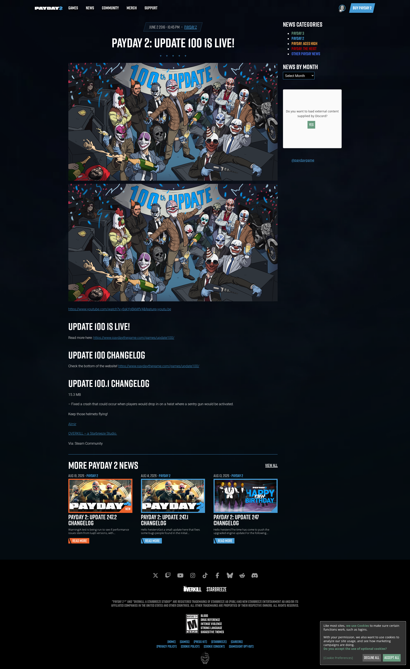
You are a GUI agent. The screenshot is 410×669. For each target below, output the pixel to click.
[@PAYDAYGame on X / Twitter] (155, 575)
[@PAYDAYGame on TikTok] (205, 575)
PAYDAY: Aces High (304, 43)
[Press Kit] (200, 641)
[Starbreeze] (219, 641)
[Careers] (237, 641)
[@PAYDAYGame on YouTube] (180, 575)
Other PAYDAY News (305, 54)
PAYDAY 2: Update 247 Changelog (236, 519)
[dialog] (363, 643)
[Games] (184, 641)
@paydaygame (302, 160)
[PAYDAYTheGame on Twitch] (168, 575)
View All (271, 465)
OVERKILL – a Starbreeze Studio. (92, 433)
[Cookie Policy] (190, 646)
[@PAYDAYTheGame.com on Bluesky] (230, 575)
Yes (311, 124)
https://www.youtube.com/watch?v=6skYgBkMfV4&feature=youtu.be (119, 309)
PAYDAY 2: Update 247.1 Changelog (164, 519)
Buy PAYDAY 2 (362, 8)
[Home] (171, 641)
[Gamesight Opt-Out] (241, 646)
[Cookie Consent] (214, 646)
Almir (72, 424)
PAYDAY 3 (297, 33)
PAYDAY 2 (190, 27)
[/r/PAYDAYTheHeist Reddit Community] (242, 575)
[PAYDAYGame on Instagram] (193, 575)
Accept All (391, 657)
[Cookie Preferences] (338, 658)
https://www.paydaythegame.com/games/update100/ (133, 337)
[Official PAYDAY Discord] (254, 575)
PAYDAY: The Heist (303, 49)
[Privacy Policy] (167, 646)
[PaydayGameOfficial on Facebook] (217, 575)
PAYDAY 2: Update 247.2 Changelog (92, 519)
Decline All (371, 657)
